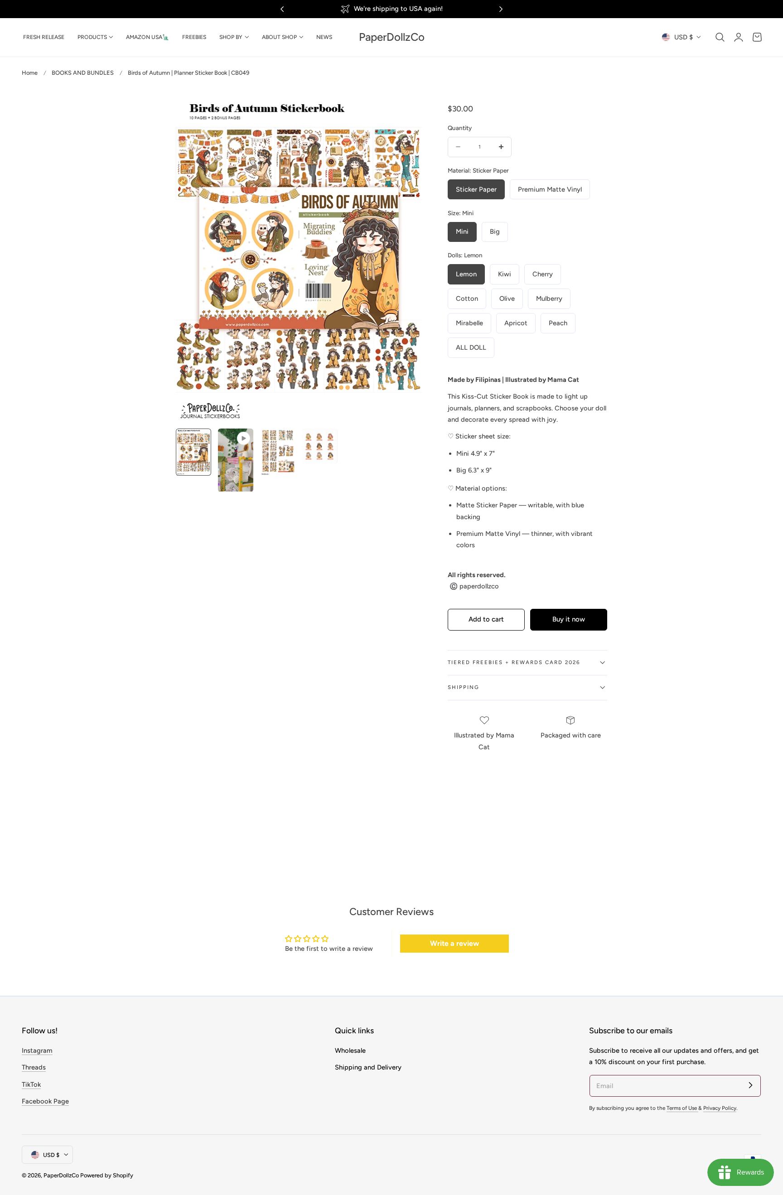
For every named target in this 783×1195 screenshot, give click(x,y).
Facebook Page (45, 1101)
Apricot (515, 323)
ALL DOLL (471, 347)
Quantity (460, 127)
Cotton (467, 298)
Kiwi (504, 274)
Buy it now (568, 619)
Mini (462, 231)
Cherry (542, 274)
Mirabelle (469, 323)
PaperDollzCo (61, 1175)
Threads (34, 1067)
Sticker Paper (476, 189)
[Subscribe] (750, 1085)
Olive (507, 298)
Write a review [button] (454, 943)
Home (30, 72)
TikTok (31, 1084)
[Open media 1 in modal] (405, 110)
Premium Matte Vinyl (550, 189)
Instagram (37, 1050)
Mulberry (549, 298)
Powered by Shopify (106, 1175)
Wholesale (350, 1050)
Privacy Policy (719, 1108)
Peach (558, 323)
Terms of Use (682, 1108)
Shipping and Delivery (368, 1067)
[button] (720, 37)
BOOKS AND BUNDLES (83, 72)
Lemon (466, 274)
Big (495, 231)
